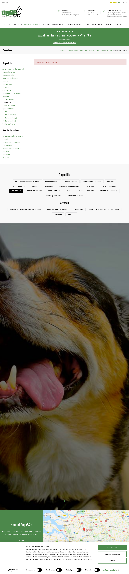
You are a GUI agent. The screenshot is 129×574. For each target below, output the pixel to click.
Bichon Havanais (9, 72)
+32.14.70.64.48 (93, 15)
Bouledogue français (10, 78)
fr (126, 2)
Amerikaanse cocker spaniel (13, 69)
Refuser (112, 561)
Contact (118, 25)
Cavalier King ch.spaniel (11, 142)
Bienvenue (6, 25)
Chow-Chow (7, 145)
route (21, 540)
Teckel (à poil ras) (9, 121)
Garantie (108, 25)
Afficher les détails (110, 570)
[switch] (59, 570)
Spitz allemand (8, 109)
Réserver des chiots (93, 25)
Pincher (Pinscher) (9, 99)
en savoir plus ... (64, 378)
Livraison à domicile (74, 25)
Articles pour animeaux (53, 25)
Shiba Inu (6, 154)
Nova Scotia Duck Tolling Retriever (12, 149)
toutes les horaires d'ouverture (117, 17)
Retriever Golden (9, 106)
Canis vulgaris (8, 84)
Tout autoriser (112, 547)
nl (123, 2)
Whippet (6, 157)
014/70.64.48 (92, 13)
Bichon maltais (8, 75)
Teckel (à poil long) (10, 118)
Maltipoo (6, 96)
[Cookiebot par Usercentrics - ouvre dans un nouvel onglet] (13, 570)
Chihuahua (7, 90)
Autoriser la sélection (112, 554)
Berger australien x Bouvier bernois (13, 137)
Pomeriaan (108, 50)
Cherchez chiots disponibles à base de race (91, 50)
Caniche (5, 81)
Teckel (5, 112)
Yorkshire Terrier (9, 124)
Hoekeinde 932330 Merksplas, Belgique (70, 14)
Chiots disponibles (32, 25)
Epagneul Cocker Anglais (12, 93)
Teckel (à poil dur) (9, 115)
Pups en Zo (17, 25)
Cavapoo (6, 87)
